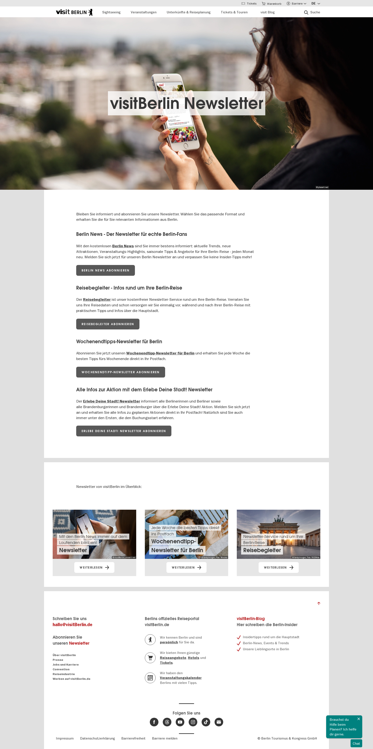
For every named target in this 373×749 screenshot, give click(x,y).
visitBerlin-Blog (251, 618)
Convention (61, 669)
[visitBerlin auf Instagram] (193, 722)
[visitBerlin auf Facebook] (154, 722)
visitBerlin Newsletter (186, 103)
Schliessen (358, 719)
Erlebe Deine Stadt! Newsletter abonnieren (124, 431)
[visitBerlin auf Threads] (167, 722)
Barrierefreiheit (133, 738)
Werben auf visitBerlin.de (71, 679)
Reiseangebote (173, 658)
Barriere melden (164, 738)
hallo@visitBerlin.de (72, 624)
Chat (356, 743)
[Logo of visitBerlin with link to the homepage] (74, 12)
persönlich (169, 642)
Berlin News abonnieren (106, 270)
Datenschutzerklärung (97, 738)
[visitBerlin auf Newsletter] (219, 722)
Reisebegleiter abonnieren (108, 324)
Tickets (166, 663)
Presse (58, 660)
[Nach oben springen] (318, 604)
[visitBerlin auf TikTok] (206, 722)
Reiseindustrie (64, 674)
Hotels (193, 658)
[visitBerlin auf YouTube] (180, 722)
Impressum (65, 738)
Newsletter (79, 643)
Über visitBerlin (64, 655)
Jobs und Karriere (66, 664)
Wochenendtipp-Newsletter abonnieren (121, 372)
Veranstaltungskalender (181, 678)
